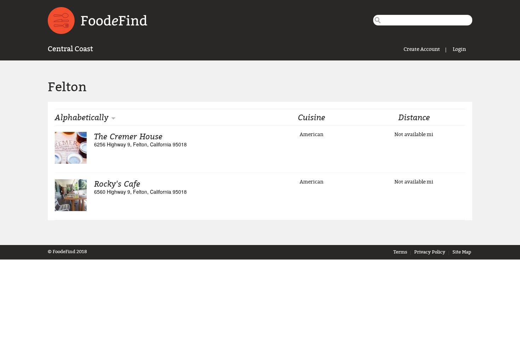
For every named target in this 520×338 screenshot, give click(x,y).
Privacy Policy (429, 252)
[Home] (97, 20)
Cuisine (311, 117)
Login (459, 49)
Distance (414, 117)
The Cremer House (128, 136)
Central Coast (70, 49)
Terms (400, 252)
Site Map (461, 252)
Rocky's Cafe (117, 183)
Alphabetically (82, 117)
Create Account (422, 49)
